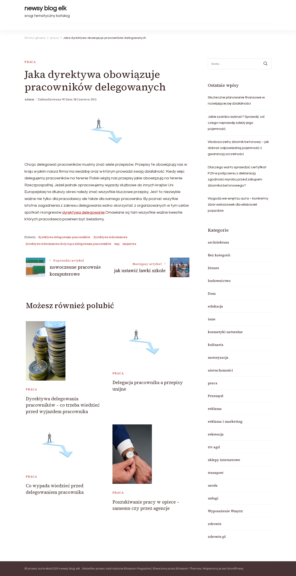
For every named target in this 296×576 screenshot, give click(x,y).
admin (29, 99)
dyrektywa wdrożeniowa (110, 237)
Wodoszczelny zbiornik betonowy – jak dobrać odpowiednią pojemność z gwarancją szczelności (238, 148)
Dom (212, 293)
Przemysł (215, 395)
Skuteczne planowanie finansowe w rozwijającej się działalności (236, 100)
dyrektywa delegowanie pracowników (64, 237)
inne (211, 319)
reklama (215, 408)
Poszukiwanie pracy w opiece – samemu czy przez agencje (145, 505)
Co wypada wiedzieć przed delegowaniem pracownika (55, 489)
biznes (213, 267)
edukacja (215, 306)
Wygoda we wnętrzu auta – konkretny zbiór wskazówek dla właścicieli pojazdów (238, 204)
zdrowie (214, 523)
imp (117, 244)
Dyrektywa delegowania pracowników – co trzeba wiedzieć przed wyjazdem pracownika (63, 405)
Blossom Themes (188, 568)
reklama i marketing (225, 421)
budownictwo (219, 280)
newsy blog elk (45, 8)
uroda (213, 485)
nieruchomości (220, 370)
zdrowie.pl (217, 536)
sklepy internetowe (224, 459)
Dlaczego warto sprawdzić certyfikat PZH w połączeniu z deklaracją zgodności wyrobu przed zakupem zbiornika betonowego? (237, 176)
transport (215, 472)
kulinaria (215, 344)
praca (30, 62)
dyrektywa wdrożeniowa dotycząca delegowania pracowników (68, 244)
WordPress (235, 568)
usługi (213, 498)
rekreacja (216, 434)
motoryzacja (218, 357)
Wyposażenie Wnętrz (225, 511)
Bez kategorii (219, 255)
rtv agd (214, 447)
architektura (218, 242)
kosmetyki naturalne (225, 331)
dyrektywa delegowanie (83, 212)
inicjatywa (129, 244)
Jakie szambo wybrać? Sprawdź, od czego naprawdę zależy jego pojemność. (236, 123)
